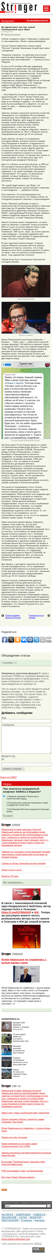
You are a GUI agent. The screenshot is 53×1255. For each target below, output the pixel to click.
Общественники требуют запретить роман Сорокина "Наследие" (22, 1120)
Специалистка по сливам (36, 616)
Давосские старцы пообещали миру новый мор (25, 1112)
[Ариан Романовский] (25, 297)
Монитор (36, 1217)
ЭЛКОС (38, 1244)
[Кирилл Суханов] (25, 333)
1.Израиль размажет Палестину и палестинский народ (23, 797)
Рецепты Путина (9, 876)
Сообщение (7, 725)
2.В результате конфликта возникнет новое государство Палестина (27, 804)
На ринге (7, 1214)
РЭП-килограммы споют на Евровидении (22, 1171)
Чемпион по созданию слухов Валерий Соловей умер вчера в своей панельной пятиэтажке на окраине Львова (25, 854)
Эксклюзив (8, 1217)
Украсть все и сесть (11, 870)
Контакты (40, 1220)
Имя (3, 718)
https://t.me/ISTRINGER (16, 912)
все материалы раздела (37, 20)
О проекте (26, 1220)
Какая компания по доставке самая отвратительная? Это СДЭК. (19, 1145)
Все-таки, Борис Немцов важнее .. (18, 1177)
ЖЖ (36, 912)
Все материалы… (13, 882)
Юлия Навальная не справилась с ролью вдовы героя (24, 961)
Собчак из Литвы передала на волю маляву (23, 863)
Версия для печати (12, 35)
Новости (39, 1214)
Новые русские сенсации (14, 1137)
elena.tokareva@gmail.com (15, 1239)
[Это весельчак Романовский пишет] (25, 438)
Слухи (23, 1217)
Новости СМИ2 (8, 777)
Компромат (23, 1214)
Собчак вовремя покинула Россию (13, 616)
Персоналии (10, 1220)
